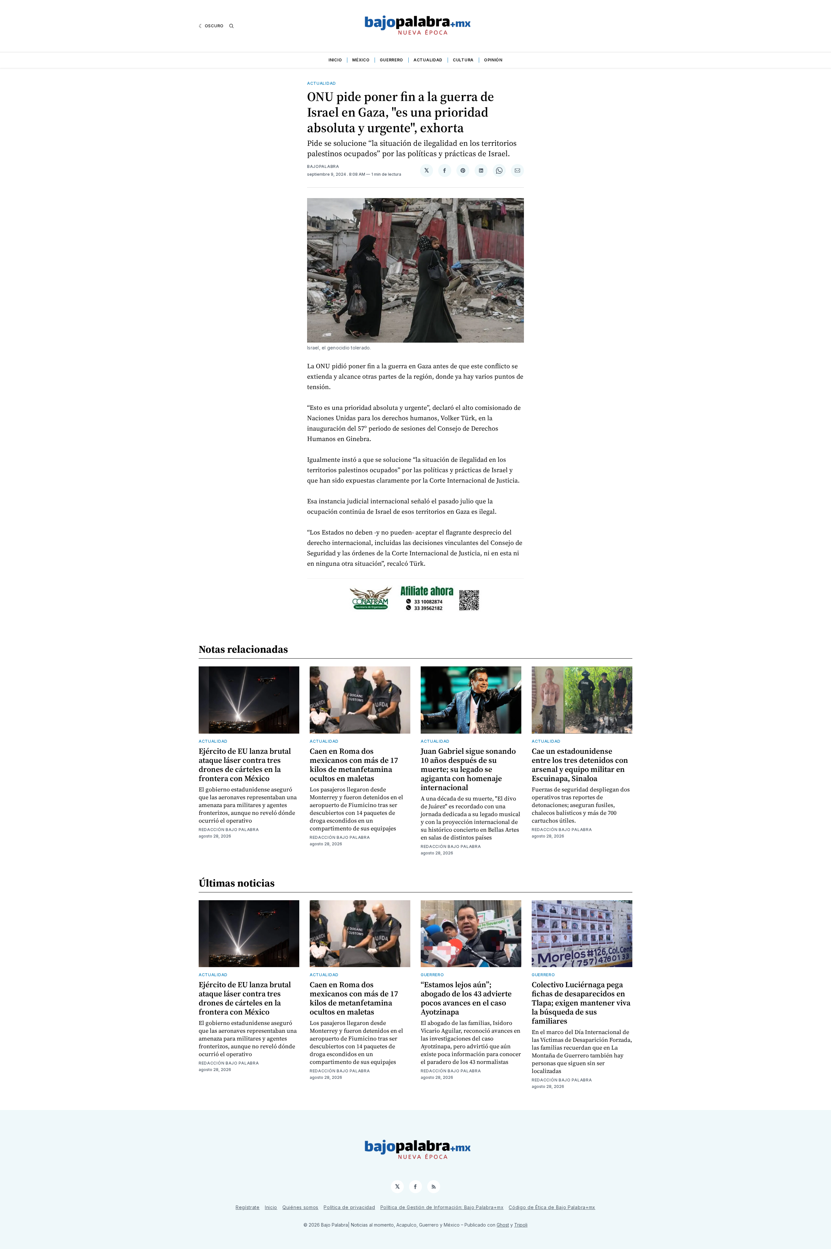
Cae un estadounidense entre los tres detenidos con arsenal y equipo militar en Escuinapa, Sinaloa (580, 765)
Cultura (463, 59)
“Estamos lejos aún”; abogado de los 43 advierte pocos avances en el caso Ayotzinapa (466, 998)
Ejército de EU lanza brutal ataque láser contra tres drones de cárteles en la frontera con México (245, 765)
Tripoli (520, 1225)
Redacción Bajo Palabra (229, 829)
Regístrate (248, 1207)
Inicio (335, 59)
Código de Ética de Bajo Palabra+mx (552, 1207)
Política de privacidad (349, 1207)
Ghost (503, 1225)
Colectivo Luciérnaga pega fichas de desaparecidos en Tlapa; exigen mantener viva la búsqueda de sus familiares (581, 1002)
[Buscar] (231, 26)
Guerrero (391, 59)
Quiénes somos (300, 1207)
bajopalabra (323, 166)
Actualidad (428, 59)
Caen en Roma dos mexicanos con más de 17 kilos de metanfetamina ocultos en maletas (354, 765)
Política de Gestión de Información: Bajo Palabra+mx (442, 1207)
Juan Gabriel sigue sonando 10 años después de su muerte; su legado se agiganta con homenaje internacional (468, 769)
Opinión (493, 59)
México (360, 59)
